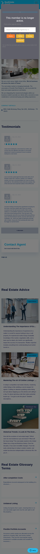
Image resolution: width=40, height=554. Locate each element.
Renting (30, 36)
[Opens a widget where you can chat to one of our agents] (32, 550)
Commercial (20, 40)
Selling (20, 36)
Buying (11, 36)
